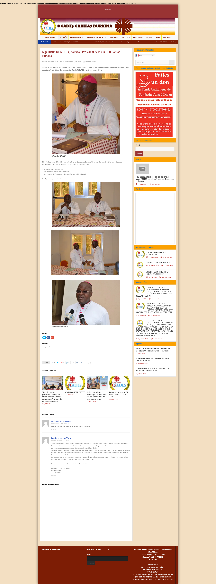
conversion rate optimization (61, 421)
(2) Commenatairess (89, 62)
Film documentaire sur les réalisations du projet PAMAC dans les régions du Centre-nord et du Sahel (155, 179)
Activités (63, 37)
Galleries (126, 37)
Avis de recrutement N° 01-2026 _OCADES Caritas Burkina (73, 42)
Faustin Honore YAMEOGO (61, 438)
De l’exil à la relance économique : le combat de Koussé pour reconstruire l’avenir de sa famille (96, 395)
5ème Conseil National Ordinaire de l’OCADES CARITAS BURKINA (152, 359)
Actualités (78, 62)
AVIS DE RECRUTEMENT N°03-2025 (159, 262)
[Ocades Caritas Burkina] (107, 26)
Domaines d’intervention (96, 37)
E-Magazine (114, 37)
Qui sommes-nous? (49, 37)
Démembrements (76, 37)
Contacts (167, 37)
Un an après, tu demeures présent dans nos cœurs (110, 42)
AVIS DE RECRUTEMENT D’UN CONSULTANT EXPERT (157, 273)
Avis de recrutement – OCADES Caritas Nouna (157, 253)
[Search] (171, 62)
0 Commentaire (156, 184)
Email (137, 145)
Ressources (138, 37)
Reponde (53, 429)
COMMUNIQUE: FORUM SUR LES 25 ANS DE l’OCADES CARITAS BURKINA (152, 369)
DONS (158, 37)
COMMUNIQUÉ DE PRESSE (75, 392)
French (142, 55)
